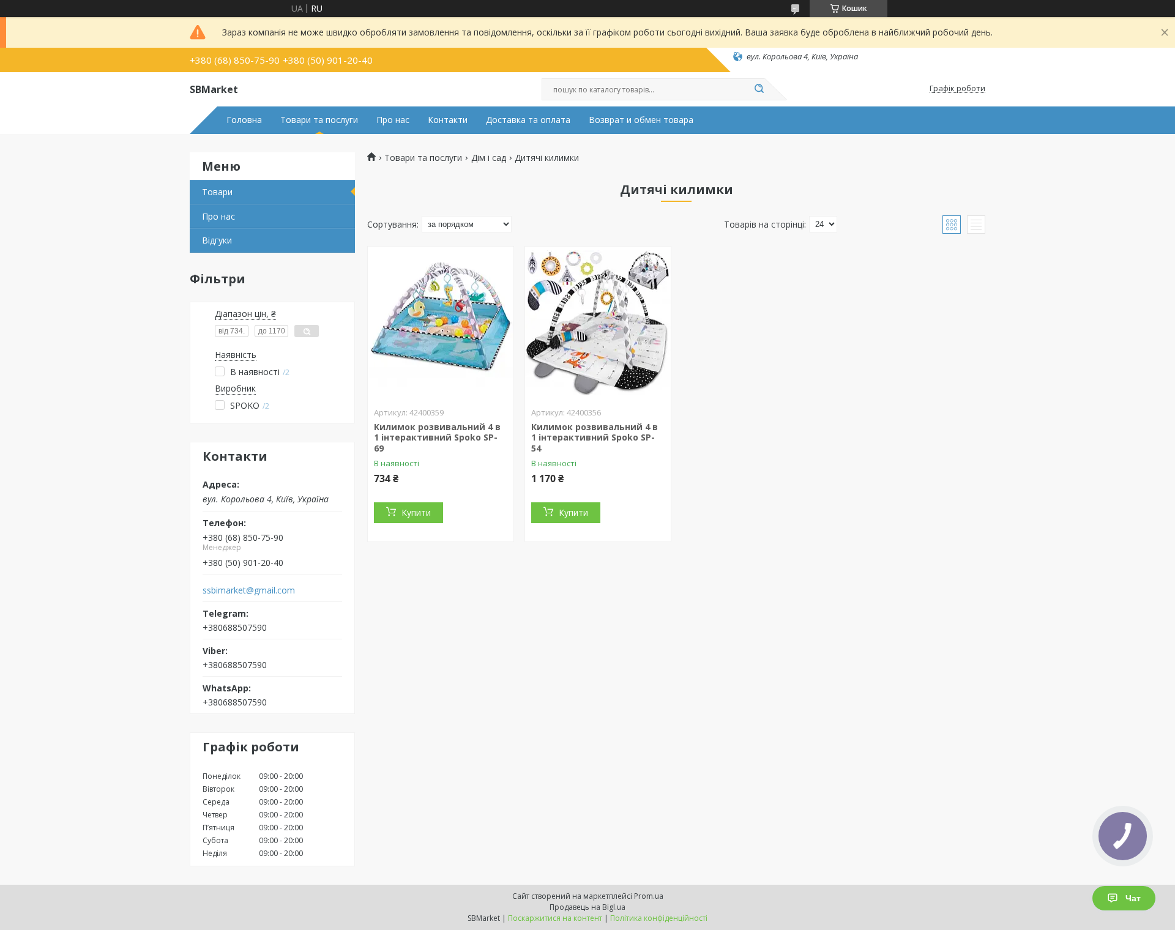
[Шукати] (759, 89)
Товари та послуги (319, 120)
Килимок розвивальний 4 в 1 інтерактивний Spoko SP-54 (594, 437)
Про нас (392, 120)
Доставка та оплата (528, 120)
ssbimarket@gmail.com (249, 590)
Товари (217, 192)
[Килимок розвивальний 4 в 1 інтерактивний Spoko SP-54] (598, 323)
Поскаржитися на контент (555, 918)
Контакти (448, 120)
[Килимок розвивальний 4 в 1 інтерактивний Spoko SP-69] (440, 323)
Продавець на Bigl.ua (587, 907)
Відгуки (217, 240)
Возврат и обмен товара (641, 120)
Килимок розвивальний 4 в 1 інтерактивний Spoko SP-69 (437, 437)
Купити (416, 512)
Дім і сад (488, 157)
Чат (1133, 898)
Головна (244, 120)
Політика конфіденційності (658, 918)
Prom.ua (648, 896)
